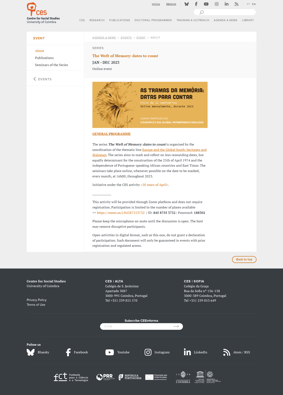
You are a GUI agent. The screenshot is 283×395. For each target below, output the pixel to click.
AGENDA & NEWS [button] (225, 20)
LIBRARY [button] (248, 20)
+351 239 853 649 (202, 300)
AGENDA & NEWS (104, 37)
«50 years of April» (154, 184)
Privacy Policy (37, 300)
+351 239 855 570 (124, 300)
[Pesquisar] (201, 12)
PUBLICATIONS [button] (119, 20)
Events (126, 37)
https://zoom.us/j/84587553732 (121, 212)
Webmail (171, 4)
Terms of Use (36, 305)
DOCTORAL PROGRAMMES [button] (153, 20)
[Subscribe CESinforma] (178, 326)
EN (254, 4)
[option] (150, 105)
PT (248, 4)
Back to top (244, 259)
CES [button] (82, 20)
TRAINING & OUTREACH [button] (193, 20)
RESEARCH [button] (97, 20)
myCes (156, 4)
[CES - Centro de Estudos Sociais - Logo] (43, 12)
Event (141, 37)
